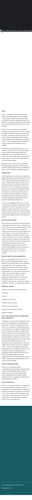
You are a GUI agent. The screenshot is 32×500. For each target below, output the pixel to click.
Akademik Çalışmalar (7, 453)
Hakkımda (4, 452)
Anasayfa (4, 450)
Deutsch (4, 460)
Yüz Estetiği (5, 437)
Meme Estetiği (6, 440)
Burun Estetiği (5, 435)
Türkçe (3, 457)
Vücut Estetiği (5, 439)
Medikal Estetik (6, 442)
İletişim (4, 455)
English (3, 459)
